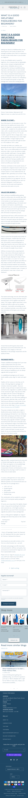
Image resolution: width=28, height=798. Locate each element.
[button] (2, 7)
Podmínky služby (22, 793)
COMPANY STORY (7, 723)
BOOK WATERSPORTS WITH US (11, 732)
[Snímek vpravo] (17, 635)
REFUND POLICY (7, 739)
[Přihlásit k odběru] (23, 749)
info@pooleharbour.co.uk (8, 560)
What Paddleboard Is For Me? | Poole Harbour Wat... (13, 669)
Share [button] (4, 30)
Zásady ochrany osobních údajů (10, 793)
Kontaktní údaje (20, 795)
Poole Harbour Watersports (14, 789)
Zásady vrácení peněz (16, 791)
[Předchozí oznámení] (2, 2)
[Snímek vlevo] (10, 635)
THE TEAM (5, 726)
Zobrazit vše (14, 640)
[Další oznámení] (25, 2)
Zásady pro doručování (11, 795)
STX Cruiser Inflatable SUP (17, 627)
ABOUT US (5, 720)
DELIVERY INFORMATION (9, 736)
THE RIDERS (6, 729)
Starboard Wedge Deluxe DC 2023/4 (6, 627)
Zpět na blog (15, 568)
